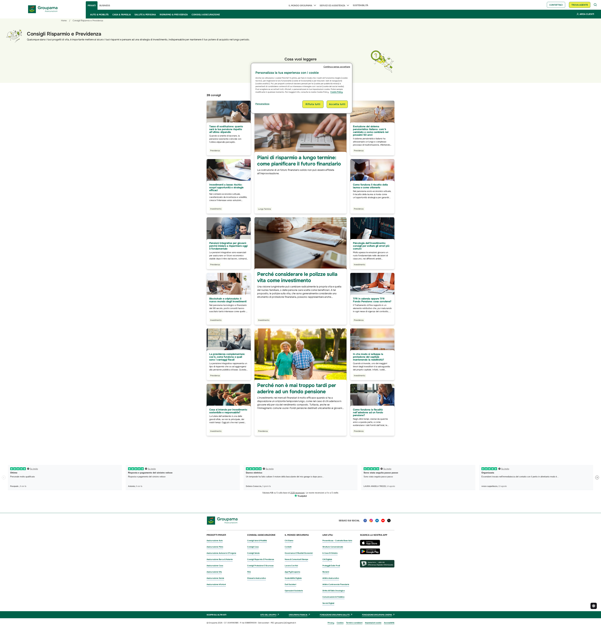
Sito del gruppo (268, 615)
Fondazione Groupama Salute (334, 615)
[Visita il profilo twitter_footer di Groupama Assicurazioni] (389, 520)
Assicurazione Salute (215, 578)
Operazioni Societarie (294, 590)
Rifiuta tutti (313, 104)
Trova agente (579, 4)
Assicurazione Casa (215, 565)
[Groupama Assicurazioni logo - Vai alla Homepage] (43, 9)
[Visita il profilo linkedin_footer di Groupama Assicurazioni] (377, 520)
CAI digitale (327, 559)
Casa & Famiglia (121, 14)
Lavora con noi (291, 565)
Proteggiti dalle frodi (331, 565)
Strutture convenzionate (332, 547)
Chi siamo (289, 540)
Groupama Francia (298, 615)
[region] (301, 88)
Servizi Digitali (328, 603)
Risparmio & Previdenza (174, 14)
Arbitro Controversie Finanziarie (335, 584)
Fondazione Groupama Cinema (377, 615)
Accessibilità (389, 623)
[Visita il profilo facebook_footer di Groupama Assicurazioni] (365, 520)
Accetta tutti (337, 104)
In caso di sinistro (330, 553)
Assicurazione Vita (214, 572)
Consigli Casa (253, 547)
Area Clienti (587, 14)
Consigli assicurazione (206, 14)
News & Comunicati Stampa (296, 559)
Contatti (288, 547)
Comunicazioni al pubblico (333, 597)
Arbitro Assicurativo (330, 578)
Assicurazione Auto (215, 540)
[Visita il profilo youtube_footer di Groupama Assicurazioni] (383, 520)
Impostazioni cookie (373, 623)
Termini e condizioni (354, 623)
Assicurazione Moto (215, 547)
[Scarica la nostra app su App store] (370, 546)
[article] (229, 243)
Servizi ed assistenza (332, 5)
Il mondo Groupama (300, 5)
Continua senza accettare (337, 66)
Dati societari (290, 584)
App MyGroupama (292, 572)
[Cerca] (595, 5)
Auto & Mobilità (99, 14)
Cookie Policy (336, 92)
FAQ (249, 572)
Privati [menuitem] (92, 5)
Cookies (340, 623)
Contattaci (556, 4)
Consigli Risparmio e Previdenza (260, 559)
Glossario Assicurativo (256, 578)
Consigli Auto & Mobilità (257, 540)
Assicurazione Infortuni (216, 584)
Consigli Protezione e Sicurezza (260, 565)
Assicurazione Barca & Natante (220, 559)
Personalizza (262, 103)
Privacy (331, 623)
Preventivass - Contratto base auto (337, 540)
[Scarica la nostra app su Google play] (370, 553)
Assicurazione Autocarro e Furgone (221, 553)
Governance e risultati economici (299, 553)
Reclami (325, 572)
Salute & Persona (145, 14)
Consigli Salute (253, 553)
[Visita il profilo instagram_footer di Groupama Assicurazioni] (371, 520)
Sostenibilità (360, 5)
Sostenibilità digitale (293, 578)
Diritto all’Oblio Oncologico (333, 590)
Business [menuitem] (104, 5)
